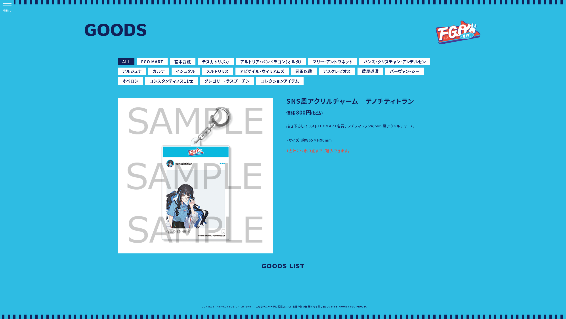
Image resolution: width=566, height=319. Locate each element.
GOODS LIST (283, 266)
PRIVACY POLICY (228, 306)
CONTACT (208, 306)
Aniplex (246, 306)
